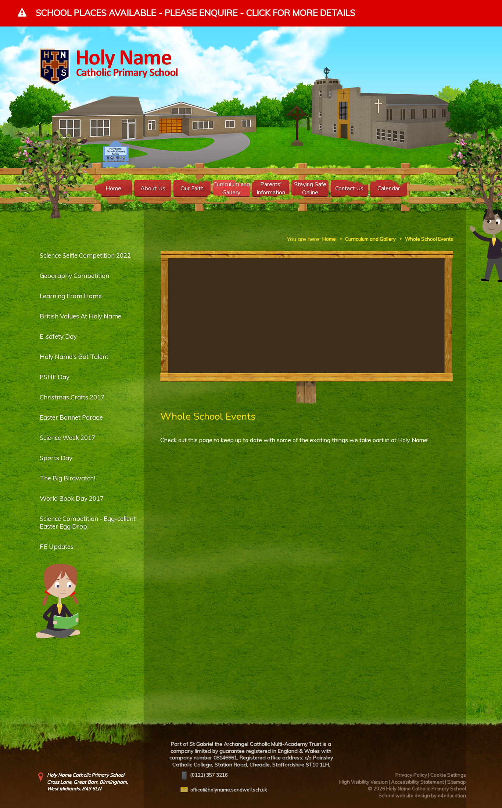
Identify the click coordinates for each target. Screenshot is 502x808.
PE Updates (56, 546)
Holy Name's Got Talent (74, 356)
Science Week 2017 (67, 437)
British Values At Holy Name (80, 316)
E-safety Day (58, 336)
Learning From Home (71, 296)
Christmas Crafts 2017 (72, 397)
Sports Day (56, 458)
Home (329, 239)
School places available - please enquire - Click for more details (195, 12)
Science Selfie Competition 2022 (85, 255)
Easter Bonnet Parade (71, 417)
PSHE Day (54, 377)
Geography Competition (74, 275)
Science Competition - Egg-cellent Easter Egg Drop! (88, 522)
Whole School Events (429, 239)
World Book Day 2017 (72, 498)
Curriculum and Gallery (370, 239)
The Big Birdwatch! (67, 478)
